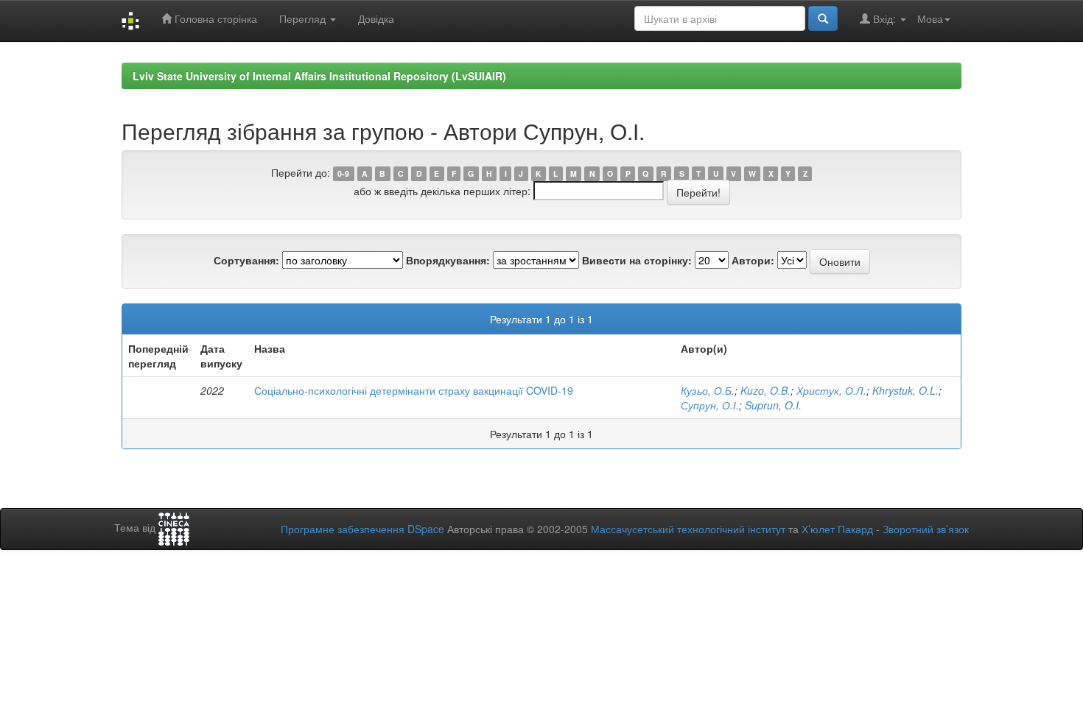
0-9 (343, 173)
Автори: (753, 260)
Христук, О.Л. (831, 390)
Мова (930, 18)
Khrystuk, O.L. (905, 390)
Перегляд (304, 18)
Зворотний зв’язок (926, 528)
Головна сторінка (214, 18)
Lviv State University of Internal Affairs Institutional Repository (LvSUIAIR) (319, 75)
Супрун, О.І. (710, 405)
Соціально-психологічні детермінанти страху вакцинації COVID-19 (413, 390)
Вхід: (884, 18)
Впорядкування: (448, 260)
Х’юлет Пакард (837, 528)
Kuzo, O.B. (765, 390)
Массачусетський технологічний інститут (688, 528)
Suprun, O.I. (773, 405)
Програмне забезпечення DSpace (362, 528)
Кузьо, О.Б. (708, 390)
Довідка (376, 18)
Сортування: (246, 260)
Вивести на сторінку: (637, 260)
